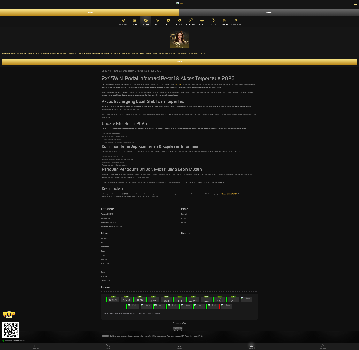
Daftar (90, 12)
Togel (168, 25)
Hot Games (123, 25)
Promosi (184, 214)
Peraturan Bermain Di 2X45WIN (111, 227)
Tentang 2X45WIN (107, 214)
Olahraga (179, 25)
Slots (135, 25)
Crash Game (190, 25)
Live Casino (146, 25)
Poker (213, 25)
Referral (183, 222)
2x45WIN (178, 84)
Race (157, 25)
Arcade (202, 25)
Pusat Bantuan (106, 218)
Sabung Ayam (236, 25)
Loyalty (183, 218)
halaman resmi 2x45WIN (229, 194)
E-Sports (224, 25)
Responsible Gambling (108, 222)
